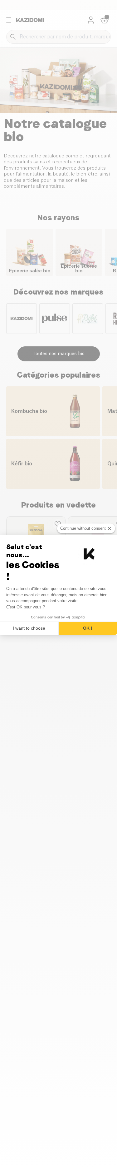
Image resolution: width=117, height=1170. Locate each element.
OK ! (87, 628)
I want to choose (29, 628)
